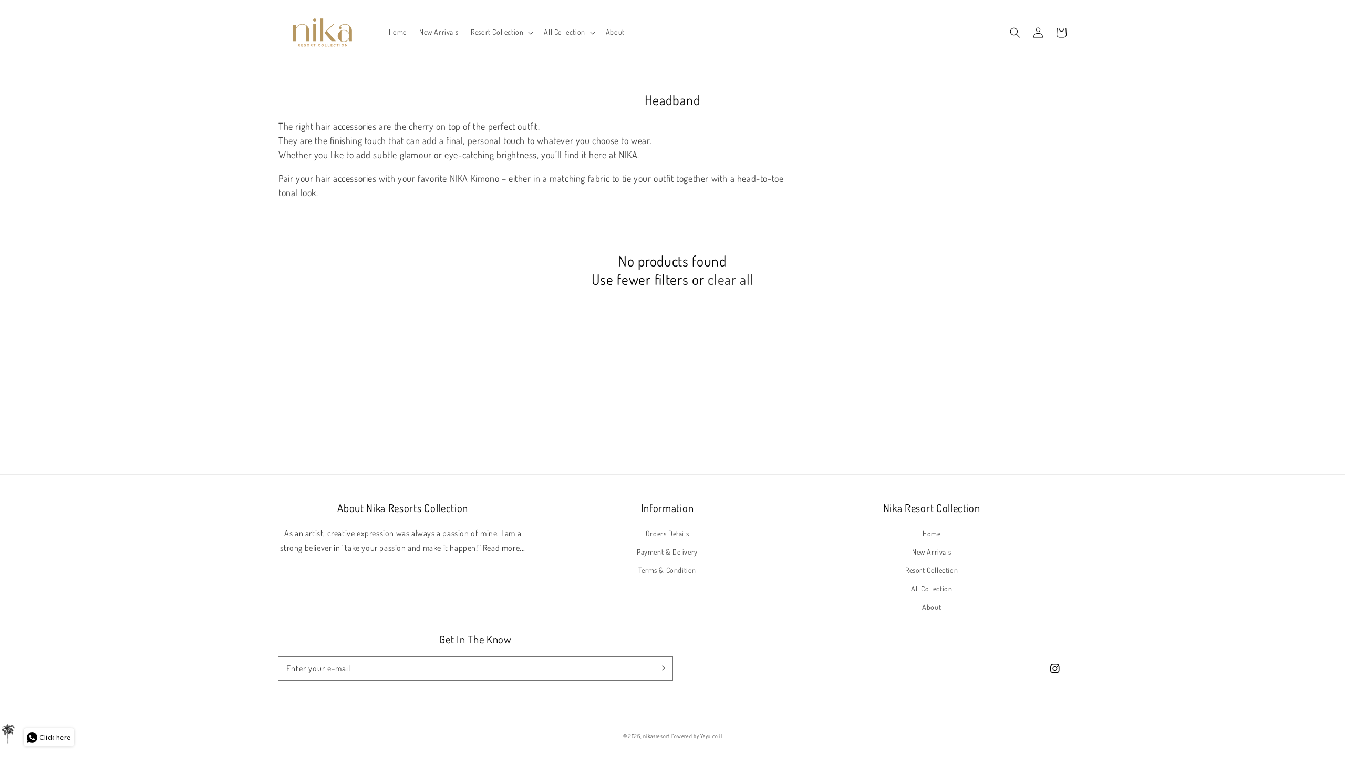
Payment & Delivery (667, 551)
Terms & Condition (667, 570)
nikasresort (656, 736)
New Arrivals (931, 551)
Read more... (504, 548)
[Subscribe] (660, 668)
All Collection (931, 588)
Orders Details (667, 533)
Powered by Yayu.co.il (696, 736)
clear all (730, 280)
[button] (500, 32)
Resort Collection (931, 570)
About (931, 606)
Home (931, 533)
